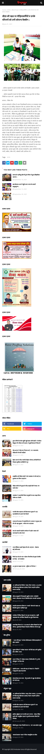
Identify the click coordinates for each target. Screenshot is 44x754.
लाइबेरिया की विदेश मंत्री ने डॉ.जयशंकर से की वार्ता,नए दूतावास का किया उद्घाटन (27, 477)
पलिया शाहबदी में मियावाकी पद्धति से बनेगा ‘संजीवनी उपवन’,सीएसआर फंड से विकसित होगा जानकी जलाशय (27, 597)
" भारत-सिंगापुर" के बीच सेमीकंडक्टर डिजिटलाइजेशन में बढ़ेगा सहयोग (27, 641)
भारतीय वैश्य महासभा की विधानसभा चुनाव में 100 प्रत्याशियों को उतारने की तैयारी (25, 513)
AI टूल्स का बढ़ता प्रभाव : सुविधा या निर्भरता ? (24, 566)
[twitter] (32, 424)
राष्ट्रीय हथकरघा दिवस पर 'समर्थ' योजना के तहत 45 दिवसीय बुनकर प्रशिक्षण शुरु (26, 607)
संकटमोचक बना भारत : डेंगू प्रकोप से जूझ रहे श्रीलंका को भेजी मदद (27, 679)
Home (4, 10)
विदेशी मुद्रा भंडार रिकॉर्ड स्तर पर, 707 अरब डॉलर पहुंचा (27, 725)
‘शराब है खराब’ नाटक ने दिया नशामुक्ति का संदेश (25, 735)
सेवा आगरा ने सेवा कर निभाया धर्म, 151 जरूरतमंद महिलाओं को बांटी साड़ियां (25, 451)
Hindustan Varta (19, 749)
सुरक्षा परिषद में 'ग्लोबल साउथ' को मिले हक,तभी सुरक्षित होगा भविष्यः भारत (27, 651)
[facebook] (11, 424)
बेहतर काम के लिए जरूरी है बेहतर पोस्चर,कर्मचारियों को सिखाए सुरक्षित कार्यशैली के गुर (27, 461)
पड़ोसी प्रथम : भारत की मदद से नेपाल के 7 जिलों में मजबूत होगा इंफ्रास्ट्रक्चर (26, 670)
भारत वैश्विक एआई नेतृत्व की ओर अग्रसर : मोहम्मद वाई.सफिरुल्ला (26, 548)
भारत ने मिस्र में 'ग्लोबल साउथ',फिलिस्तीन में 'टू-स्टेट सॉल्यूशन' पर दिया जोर (26, 660)
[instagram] (32, 429)
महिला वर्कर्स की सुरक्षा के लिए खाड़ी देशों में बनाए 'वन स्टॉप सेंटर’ (26, 487)
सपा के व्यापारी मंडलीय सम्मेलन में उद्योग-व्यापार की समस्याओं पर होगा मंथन (25, 532)
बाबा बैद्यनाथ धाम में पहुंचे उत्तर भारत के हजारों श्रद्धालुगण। (24, 185)
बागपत (8, 10)
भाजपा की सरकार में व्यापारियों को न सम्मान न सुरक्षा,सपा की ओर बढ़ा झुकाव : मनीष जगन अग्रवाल (27, 522)
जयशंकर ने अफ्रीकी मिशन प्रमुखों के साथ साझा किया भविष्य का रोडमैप (27, 496)
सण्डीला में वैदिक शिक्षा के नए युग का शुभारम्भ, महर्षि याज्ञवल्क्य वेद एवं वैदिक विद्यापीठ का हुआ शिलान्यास (26, 616)
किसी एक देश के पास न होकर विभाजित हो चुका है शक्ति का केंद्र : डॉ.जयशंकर (27, 558)
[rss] (11, 429)
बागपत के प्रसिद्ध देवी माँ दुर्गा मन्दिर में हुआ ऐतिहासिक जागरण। (26, 176)
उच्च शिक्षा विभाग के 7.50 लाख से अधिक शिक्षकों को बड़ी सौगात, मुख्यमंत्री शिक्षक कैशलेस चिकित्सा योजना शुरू (27, 626)
